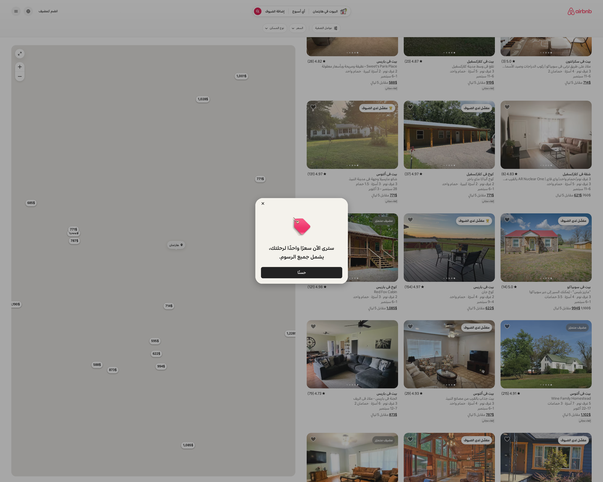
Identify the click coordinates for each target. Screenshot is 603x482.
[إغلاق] (263, 203)
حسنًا (301, 272)
